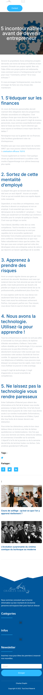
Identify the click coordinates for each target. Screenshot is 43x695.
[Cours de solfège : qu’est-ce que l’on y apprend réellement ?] (21, 496)
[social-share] (3, 469)
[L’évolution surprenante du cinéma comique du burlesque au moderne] (21, 532)
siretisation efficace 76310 (14, 151)
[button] (21, 622)
